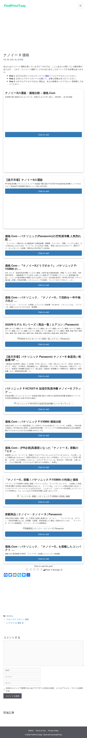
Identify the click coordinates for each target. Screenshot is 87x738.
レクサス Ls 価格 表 (15, 622)
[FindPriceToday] (14, 5)
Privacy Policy (53, 730)
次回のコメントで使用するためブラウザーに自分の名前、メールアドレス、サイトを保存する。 (44, 689)
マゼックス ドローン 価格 (17, 619)
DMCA (30, 730)
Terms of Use (41, 730)
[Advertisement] (43, 28)
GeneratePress (56, 734)
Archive (9, 615)
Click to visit (43, 134)
